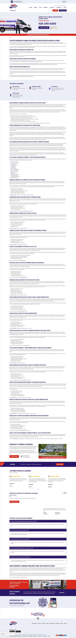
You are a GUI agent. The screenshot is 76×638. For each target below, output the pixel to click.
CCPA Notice (45, 636)
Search (65, 5)
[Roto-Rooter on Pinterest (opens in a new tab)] (62, 635)
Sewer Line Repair (14, 168)
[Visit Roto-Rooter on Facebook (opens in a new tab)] (64, 492)
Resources (62, 5)
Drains (40, 7)
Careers (55, 5)
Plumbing (35, 7)
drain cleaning (35, 75)
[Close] (14, 634)
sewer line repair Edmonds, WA (29, 63)
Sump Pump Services (14, 172)
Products (43, 623)
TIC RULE (49, 636)
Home (10, 37)
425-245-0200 (47, 23)
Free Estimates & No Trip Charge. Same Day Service (38, 35)
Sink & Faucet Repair (14, 170)
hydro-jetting (50, 75)
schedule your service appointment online (25, 438)
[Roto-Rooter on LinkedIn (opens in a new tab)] (65, 635)
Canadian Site (57, 623)
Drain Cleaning (13, 164)
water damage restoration (27, 52)
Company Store (52, 623)
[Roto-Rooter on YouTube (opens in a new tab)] (58, 635)
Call (63, 10)
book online (31, 211)
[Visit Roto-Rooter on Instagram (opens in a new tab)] (65, 492)
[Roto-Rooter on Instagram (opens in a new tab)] (64, 635)
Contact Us (58, 5)
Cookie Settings (24, 636)
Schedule (55, 10)
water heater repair (52, 71)
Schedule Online (43, 27)
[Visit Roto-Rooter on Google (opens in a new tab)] (62, 492)
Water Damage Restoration (15, 174)
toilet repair (55, 75)
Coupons (64, 7)
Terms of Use (40, 636)
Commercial (46, 7)
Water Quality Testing (14, 177)
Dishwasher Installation (15, 163)
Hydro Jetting (13, 166)
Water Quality (52, 7)
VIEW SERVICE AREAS (14, 501)
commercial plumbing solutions (43, 75)
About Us (47, 623)
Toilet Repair (13, 173)
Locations (30, 7)
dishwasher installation (20, 75)
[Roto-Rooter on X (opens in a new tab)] (61, 635)
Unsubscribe (30, 636)
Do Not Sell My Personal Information (15, 636)
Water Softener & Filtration (15, 176)
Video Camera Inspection (15, 169)
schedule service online (44, 123)
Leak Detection (13, 167)
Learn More (61, 592)
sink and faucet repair (62, 75)
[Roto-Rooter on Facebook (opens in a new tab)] (59, 635)
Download (64, 1)
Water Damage (59, 7)
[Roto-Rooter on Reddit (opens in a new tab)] (56, 635)
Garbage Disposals (14, 165)
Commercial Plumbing (14, 161)
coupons (28, 457)
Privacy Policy (35, 636)
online (26, 311)
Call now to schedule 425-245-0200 (14, 586)
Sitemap (62, 623)
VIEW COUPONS (60, 464)
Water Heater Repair (14, 175)
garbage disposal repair (28, 75)
